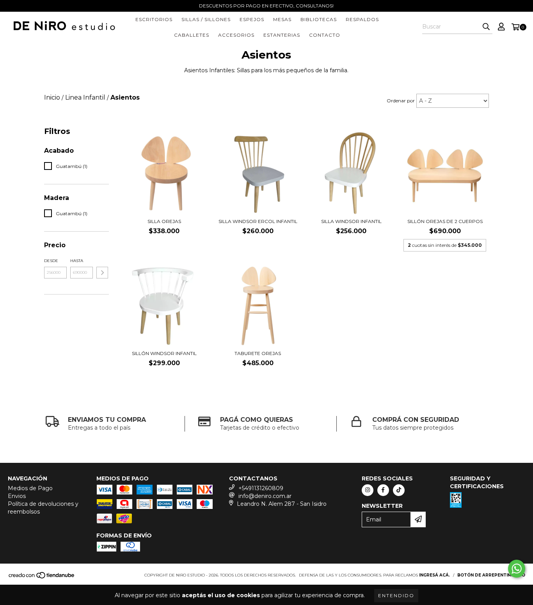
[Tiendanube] (42, 577)
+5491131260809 (260, 488)
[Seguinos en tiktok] (399, 490)
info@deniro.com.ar (264, 496)
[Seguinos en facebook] (383, 490)
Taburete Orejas (258, 353)
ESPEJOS (252, 19)
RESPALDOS (362, 19)
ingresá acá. (434, 575)
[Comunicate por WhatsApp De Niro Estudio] (516, 569)
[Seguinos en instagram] (367, 490)
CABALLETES (191, 35)
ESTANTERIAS (281, 35)
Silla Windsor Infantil (351, 221)
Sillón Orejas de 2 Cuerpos (445, 221)
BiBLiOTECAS (318, 19)
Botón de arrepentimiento (491, 575)
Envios (17, 496)
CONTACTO (324, 35)
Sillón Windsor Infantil (164, 353)
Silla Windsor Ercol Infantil (258, 221)
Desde (51, 260)
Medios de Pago (30, 488)
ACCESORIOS (236, 35)
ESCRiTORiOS (153, 19)
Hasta (76, 260)
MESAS (282, 19)
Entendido (396, 595)
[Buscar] (486, 27)
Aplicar (102, 272)
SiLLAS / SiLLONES (206, 19)
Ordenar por (401, 101)
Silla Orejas (164, 221)
